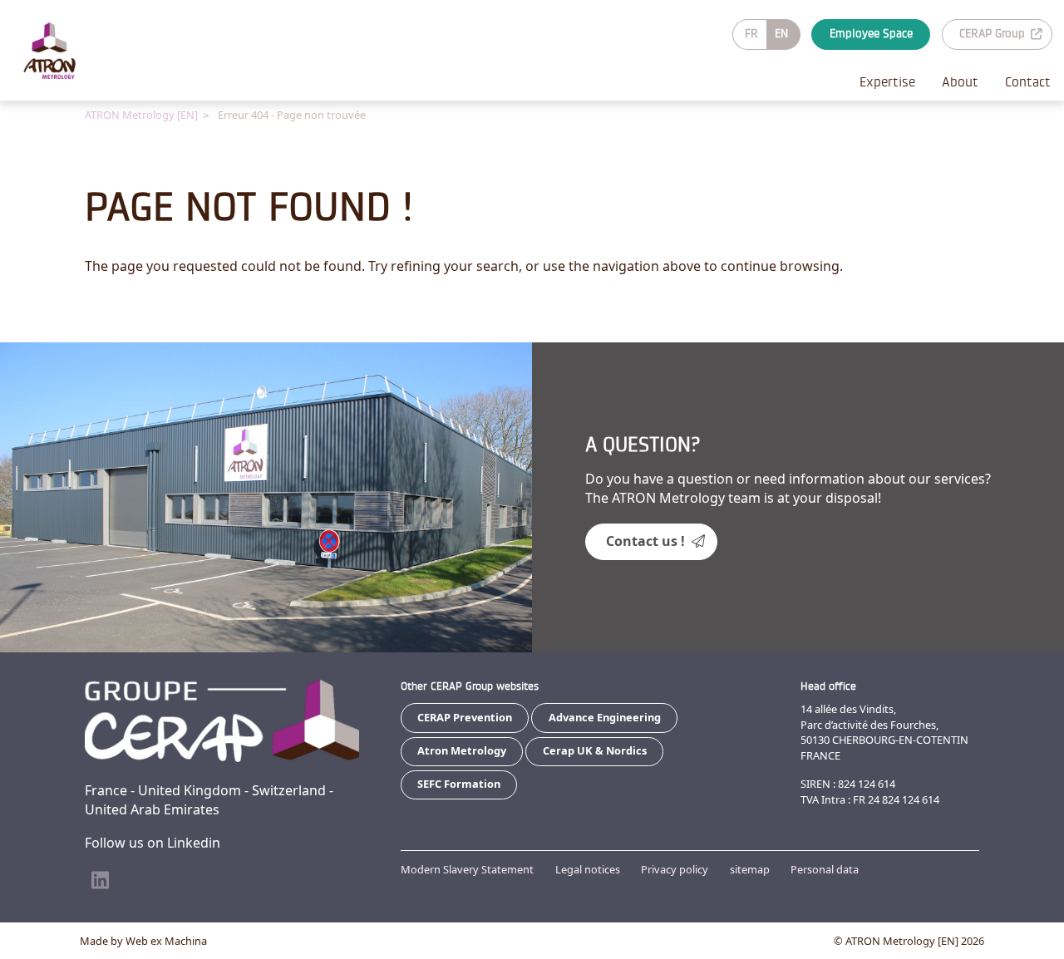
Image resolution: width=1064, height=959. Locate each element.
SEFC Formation (458, 783)
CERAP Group (992, 33)
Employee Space (871, 33)
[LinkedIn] (100, 881)
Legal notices (587, 869)
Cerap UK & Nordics (595, 750)
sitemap (750, 869)
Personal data (825, 869)
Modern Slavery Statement (467, 869)
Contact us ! (645, 541)
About (960, 82)
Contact (1028, 82)
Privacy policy (674, 869)
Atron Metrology (461, 750)
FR (751, 33)
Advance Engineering (605, 717)
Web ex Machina (166, 940)
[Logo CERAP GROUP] (63, 51)
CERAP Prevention (464, 717)
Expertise (887, 82)
